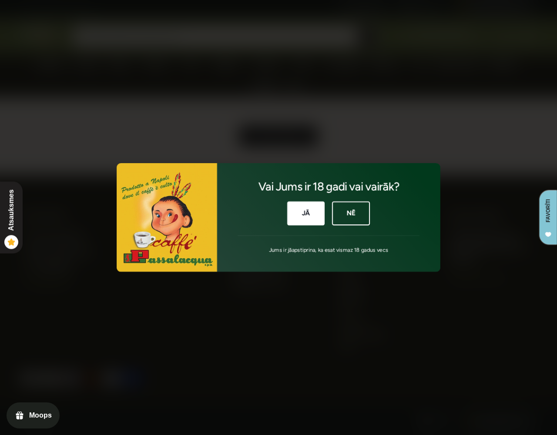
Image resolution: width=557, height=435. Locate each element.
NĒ (351, 213)
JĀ (306, 213)
